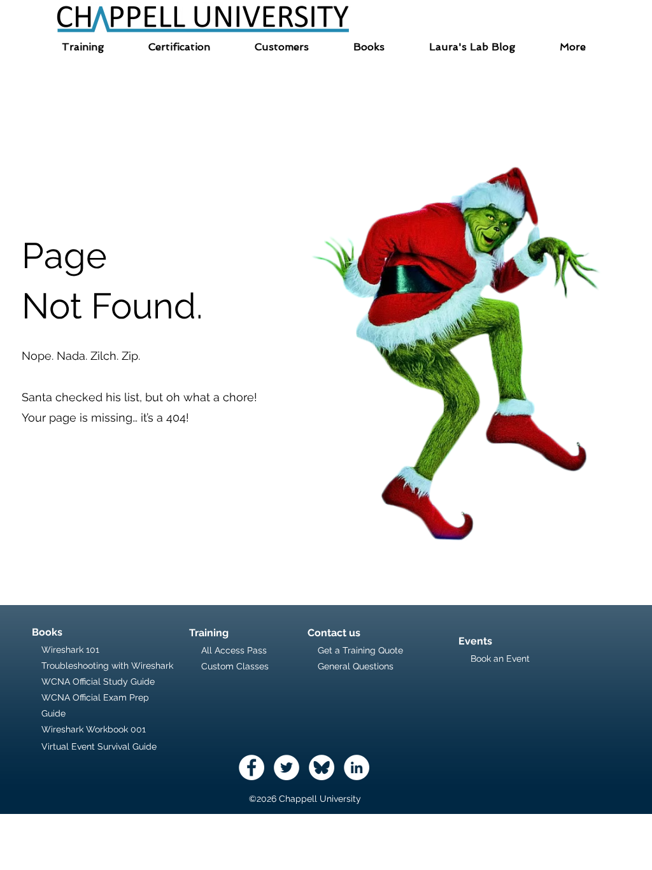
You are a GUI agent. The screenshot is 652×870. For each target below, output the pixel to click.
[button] (82, 47)
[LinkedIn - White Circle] (356, 767)
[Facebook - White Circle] (251, 767)
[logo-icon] (321, 767)
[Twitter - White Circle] (286, 767)
